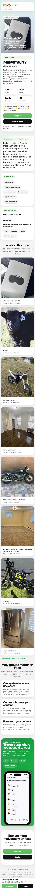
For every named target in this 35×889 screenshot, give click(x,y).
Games (26, 874)
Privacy (25, 869)
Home (5, 9)
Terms (20, 869)
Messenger (13, 872)
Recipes (20, 874)
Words (31, 874)
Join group (17, 116)
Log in (10, 9)
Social (5, 872)
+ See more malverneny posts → (13, 658)
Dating (21, 872)
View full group (17, 121)
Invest (14, 869)
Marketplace (12, 874)
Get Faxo (17, 851)
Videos (4, 874)
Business (28, 872)
